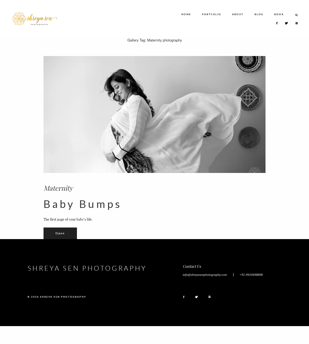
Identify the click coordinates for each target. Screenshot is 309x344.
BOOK (279, 14)
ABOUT (238, 14)
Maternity (58, 187)
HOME (186, 14)
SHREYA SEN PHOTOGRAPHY (87, 268)
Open (60, 233)
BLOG (259, 14)
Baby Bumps (83, 203)
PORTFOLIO (211, 14)
